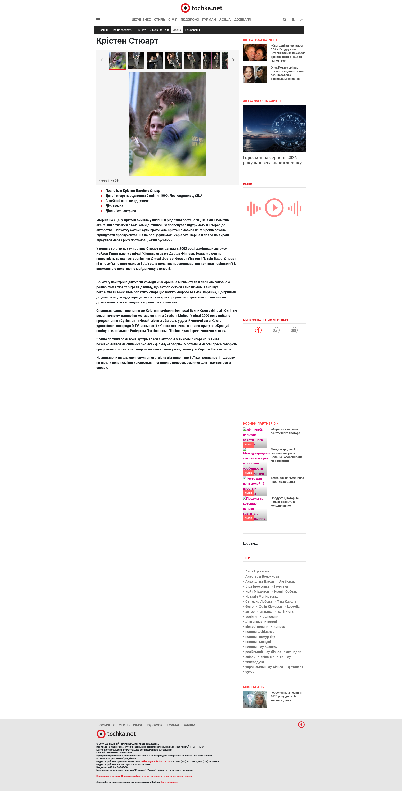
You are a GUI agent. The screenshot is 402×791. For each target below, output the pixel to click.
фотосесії (295, 667)
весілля (251, 617)
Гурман (209, 20)
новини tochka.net (259, 632)
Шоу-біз (293, 607)
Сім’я (172, 20)
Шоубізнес (141, 20)
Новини (103, 29)
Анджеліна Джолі (259, 581)
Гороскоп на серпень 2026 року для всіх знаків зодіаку (272, 160)
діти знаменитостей (261, 622)
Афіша (225, 20)
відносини (270, 617)
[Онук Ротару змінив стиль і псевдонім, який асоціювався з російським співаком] (255, 74)
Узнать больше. (169, 782)
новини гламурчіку (260, 637)
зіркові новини (256, 627)
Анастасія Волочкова (262, 576)
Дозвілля (242, 20)
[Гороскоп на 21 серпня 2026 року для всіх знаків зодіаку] (255, 699)
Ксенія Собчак (285, 591)
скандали (293, 652)
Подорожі (190, 20)
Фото (249, 607)
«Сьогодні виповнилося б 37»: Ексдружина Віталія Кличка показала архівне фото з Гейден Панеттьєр (288, 53)
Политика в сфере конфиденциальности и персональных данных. (157, 776)
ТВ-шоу (141, 29)
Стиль (159, 20)
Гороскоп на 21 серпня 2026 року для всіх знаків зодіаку (286, 696)
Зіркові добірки (159, 29)
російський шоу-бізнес (263, 652)
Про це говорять (122, 29)
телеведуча (254, 662)
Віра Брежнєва (257, 586)
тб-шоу (285, 657)
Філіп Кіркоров (270, 607)
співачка (267, 657)
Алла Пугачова (257, 571)
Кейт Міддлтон (257, 591)
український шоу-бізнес (264, 667)
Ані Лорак (287, 581)
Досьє (177, 29)
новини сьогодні (258, 642)
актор (250, 612)
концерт (280, 627)
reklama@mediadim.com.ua (155, 761)
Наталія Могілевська (262, 596)
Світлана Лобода (258, 602)
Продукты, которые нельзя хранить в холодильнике (285, 501)
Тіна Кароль (286, 602)
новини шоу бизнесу (261, 647)
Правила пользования (108, 776)
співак (250, 657)
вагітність (286, 612)
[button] (293, 19)
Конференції (193, 29)
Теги (247, 558)
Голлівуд (281, 586)
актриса (266, 612)
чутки (249, 672)
